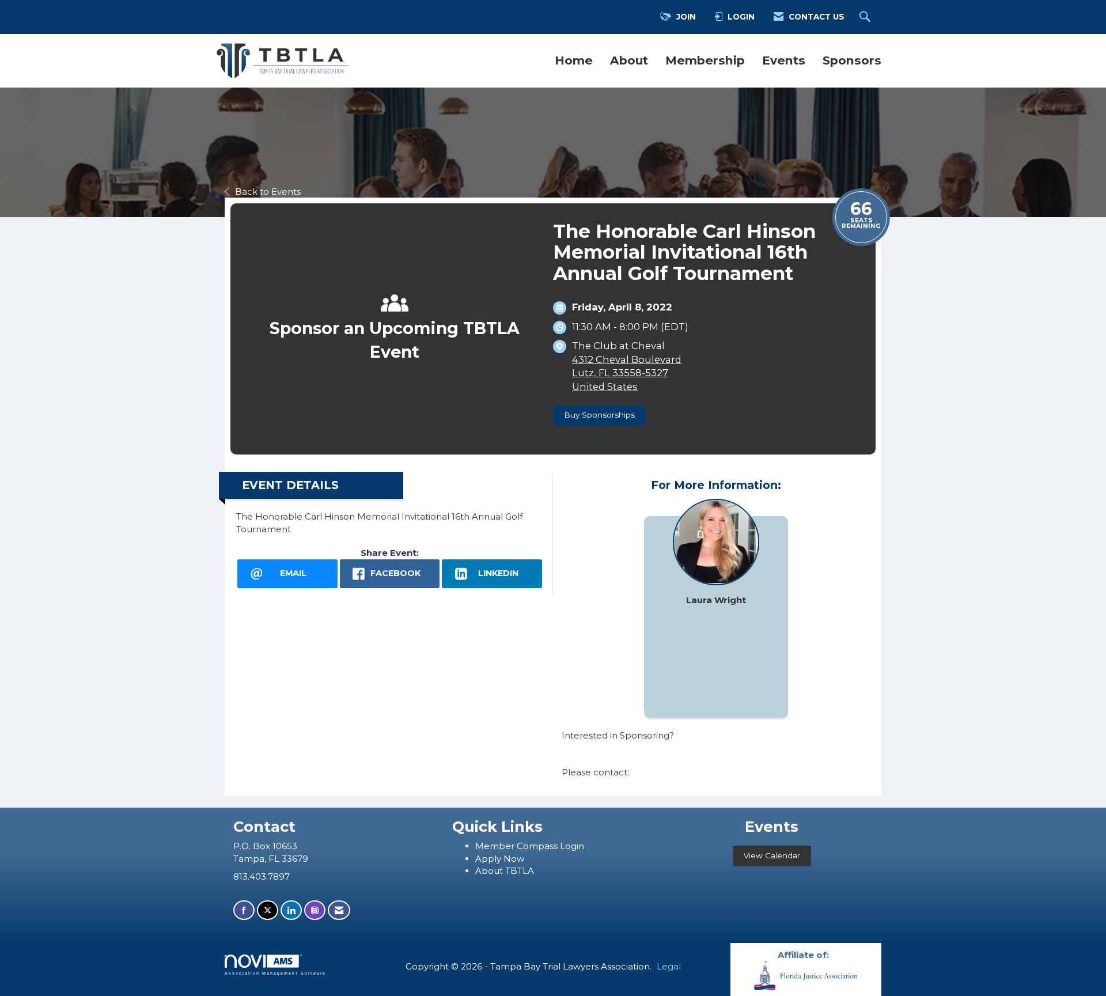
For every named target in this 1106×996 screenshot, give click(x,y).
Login (572, 845)
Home (574, 60)
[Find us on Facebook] (244, 910)
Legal (669, 966)
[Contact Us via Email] (339, 910)
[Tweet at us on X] (267, 910)
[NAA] (806, 975)
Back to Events (268, 191)
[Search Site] (866, 17)
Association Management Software (275, 973)
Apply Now (499, 858)
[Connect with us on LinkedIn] (291, 910)
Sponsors (852, 60)
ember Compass (522, 845)
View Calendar (772, 855)
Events (783, 60)
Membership (705, 60)
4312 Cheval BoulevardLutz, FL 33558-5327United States (626, 373)
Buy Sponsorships (599, 414)
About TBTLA (504, 870)
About (629, 60)
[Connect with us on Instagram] (314, 910)
